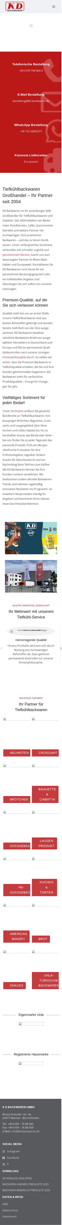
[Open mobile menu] (52, 6)
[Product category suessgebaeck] (16, 833)
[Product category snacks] (16, 972)
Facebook (12, 1158)
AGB (5, 1204)
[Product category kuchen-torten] (45, 879)
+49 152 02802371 (31, 131)
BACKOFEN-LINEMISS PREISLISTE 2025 (25, 1184)
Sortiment (17, 411)
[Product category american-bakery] (16, 926)
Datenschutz (10, 1210)
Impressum (9, 1216)
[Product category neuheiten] (16, 739)
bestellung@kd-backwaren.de (31, 101)
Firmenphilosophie (14, 357)
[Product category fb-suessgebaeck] (16, 879)
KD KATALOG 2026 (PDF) (17, 1178)
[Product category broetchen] (16, 786)
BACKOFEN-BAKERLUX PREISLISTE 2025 (26, 1190)
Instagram (13, 1151)
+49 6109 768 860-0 (31, 70)
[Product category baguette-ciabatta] (45, 786)
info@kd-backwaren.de (25, 1131)
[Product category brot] (45, 926)
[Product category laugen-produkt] (45, 833)
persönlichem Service (15, 255)
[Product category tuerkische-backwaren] (45, 972)
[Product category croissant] (45, 739)
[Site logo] (15, 6)
